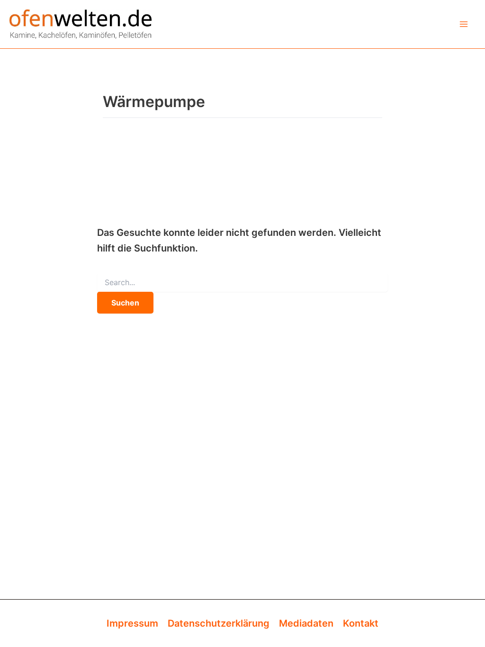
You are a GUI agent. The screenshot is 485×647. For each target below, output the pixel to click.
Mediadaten (306, 623)
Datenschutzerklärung (218, 623)
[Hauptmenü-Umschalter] (464, 24)
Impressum (132, 623)
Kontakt (360, 623)
